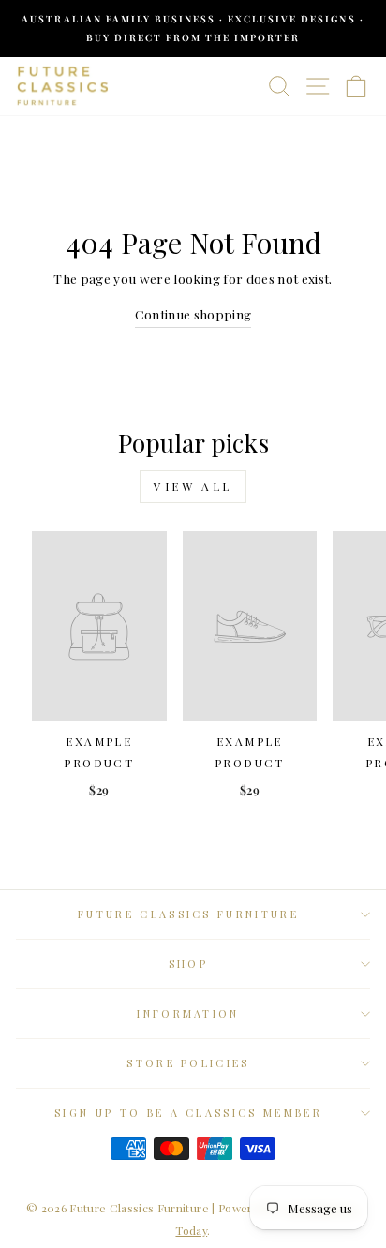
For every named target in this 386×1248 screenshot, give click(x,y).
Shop (188, 964)
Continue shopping (193, 313)
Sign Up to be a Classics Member (188, 1113)
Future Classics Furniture (188, 914)
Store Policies (187, 1063)
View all (193, 486)
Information (188, 1013)
